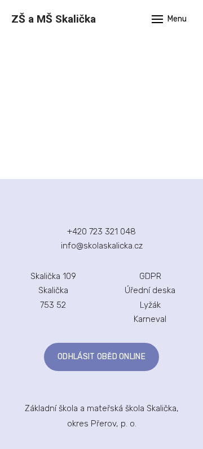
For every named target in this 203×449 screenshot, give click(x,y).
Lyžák (150, 305)
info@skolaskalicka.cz (102, 246)
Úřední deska (150, 290)
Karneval (150, 319)
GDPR (150, 276)
